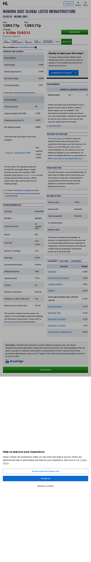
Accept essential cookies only (45, 471)
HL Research (28, 41)
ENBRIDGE (52, 272)
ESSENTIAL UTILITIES (56, 326)
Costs (57, 41)
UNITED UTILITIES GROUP (58, 278)
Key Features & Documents (48, 41)
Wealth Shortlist (58, 138)
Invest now (75, 32)
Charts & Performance (17, 41)
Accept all (45, 478)
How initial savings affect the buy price (20, 93)
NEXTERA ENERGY (55, 307)
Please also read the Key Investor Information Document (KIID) (22, 195)
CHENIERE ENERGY (55, 284)
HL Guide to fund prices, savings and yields (22, 190)
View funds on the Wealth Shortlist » (68, 158)
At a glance (6, 41)
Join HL (68, 3)
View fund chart (55, 126)
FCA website (12, 322)
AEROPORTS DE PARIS (57, 319)
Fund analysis (37, 41)
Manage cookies (45, 486)
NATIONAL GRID (54, 313)
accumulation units (26, 47)
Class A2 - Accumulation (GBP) (18, 153)
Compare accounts (61, 73)
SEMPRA (51, 291)
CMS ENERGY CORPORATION (59, 332)
